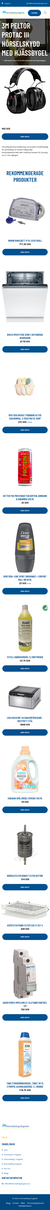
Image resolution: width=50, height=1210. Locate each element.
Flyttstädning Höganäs (13, 1164)
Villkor (23, 1203)
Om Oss (7, 1168)
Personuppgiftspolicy (35, 1203)
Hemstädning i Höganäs (13, 1159)
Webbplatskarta (25, 1206)
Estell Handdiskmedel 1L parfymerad (25, 657)
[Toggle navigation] (45, 12)
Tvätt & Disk (17, 119)
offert (34, 13)
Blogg (6, 1173)
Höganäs (7, 3)
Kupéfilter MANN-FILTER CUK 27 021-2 (25, 925)
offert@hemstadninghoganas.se (36, 3)
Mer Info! (25, 136)
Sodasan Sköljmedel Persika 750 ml (25, 798)
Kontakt (15, 1203)
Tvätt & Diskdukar (30, 119)
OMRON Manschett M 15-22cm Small (25, 240)
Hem (6, 1150)
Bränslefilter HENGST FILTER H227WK (25, 875)
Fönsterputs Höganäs (12, 1154)
